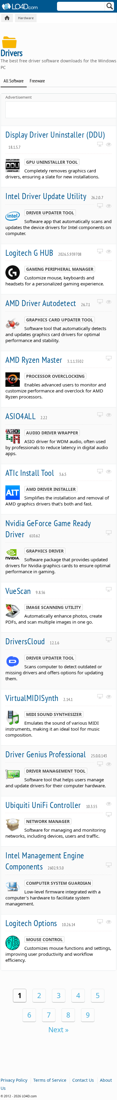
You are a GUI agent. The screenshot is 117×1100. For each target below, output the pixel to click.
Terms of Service (49, 1080)
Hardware (26, 18)
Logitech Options (40, 923)
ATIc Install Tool (36, 472)
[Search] (110, 7)
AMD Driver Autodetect (47, 303)
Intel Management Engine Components (44, 861)
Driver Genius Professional (56, 754)
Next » (58, 1029)
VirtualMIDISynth (39, 697)
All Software (14, 81)
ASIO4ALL (26, 416)
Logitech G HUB (43, 252)
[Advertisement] (61, 109)
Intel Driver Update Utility (54, 195)
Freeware (37, 81)
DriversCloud (32, 641)
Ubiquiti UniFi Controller (51, 804)
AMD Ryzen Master (44, 359)
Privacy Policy (14, 1080)
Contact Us (83, 1080)
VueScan (25, 590)
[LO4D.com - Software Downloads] (7, 17)
